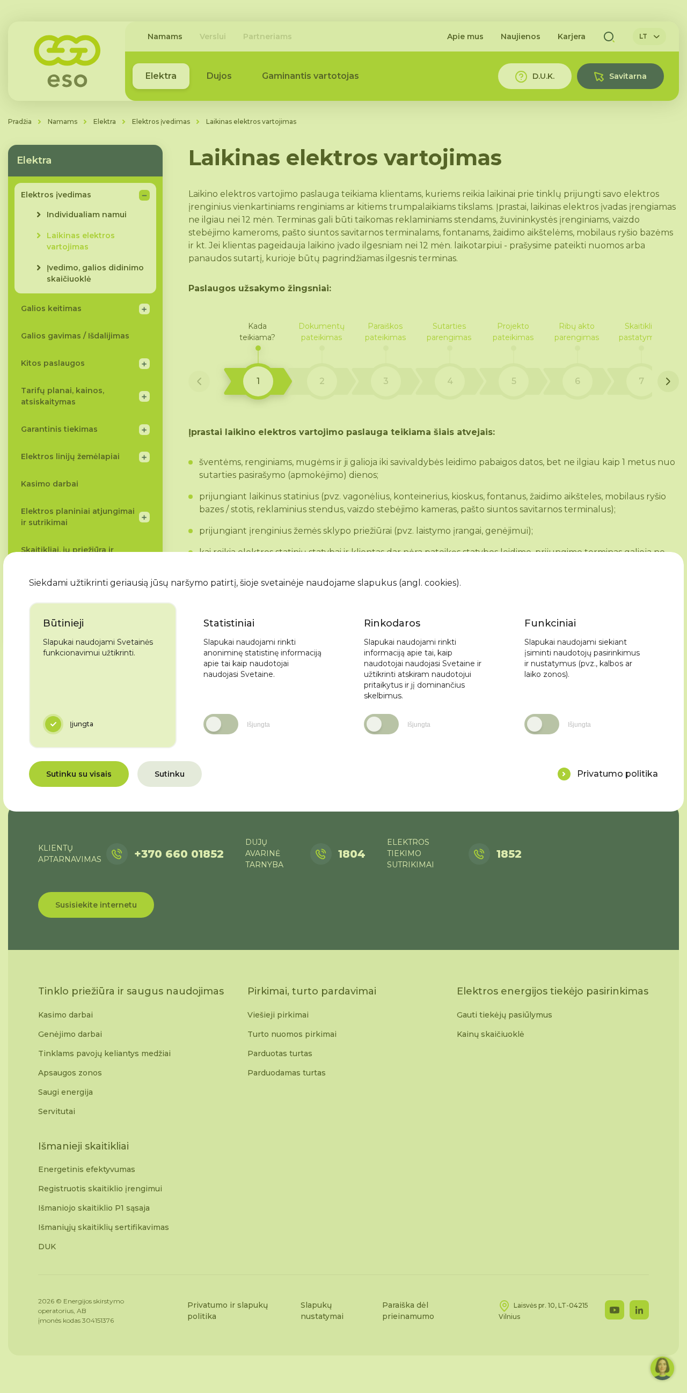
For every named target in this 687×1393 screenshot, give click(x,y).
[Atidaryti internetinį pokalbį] (662, 1368)
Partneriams (267, 36)
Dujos (219, 76)
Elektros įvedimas (161, 121)
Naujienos (520, 36)
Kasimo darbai (65, 1015)
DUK (47, 1246)
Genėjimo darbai (70, 1034)
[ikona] (564, 774)
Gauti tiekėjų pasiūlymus (504, 1015)
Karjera (572, 36)
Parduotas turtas (279, 1053)
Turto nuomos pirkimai (292, 1034)
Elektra (161, 76)
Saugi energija (65, 1092)
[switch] (220, 724)
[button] (258, 360)
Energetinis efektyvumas (86, 1169)
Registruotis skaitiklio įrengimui (100, 1188)
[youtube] (614, 1310)
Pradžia (20, 121)
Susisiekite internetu (96, 905)
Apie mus (465, 36)
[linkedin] (639, 1310)
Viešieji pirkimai (278, 1015)
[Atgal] (199, 381)
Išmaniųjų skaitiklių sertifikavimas (103, 1227)
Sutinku (170, 774)
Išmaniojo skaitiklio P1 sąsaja (94, 1208)
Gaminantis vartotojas (310, 76)
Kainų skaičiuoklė (490, 1034)
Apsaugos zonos (70, 1073)
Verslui (213, 36)
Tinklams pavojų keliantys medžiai (104, 1053)
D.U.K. (543, 76)
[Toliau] (668, 381)
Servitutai (56, 1111)
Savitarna (628, 76)
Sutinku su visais (79, 774)
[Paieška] (609, 36)
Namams (165, 36)
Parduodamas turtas (286, 1073)
